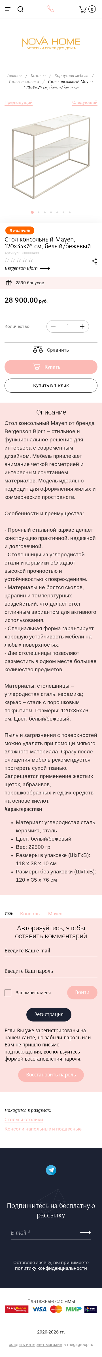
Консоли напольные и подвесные (43, 1129)
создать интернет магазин (35, 1344)
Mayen (55, 913)
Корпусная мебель (71, 76)
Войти (82, 992)
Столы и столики (24, 82)
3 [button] (45, 212)
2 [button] (38, 212)
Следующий (84, 102)
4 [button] (51, 212)
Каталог (38, 76)
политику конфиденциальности (51, 1268)
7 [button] (70, 212)
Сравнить (57, 350)
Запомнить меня (33, 992)
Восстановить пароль (51, 1075)
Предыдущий (19, 102)
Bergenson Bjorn (21, 268)
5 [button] (57, 212)
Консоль (30, 913)
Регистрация (48, 1014)
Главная (14, 76)
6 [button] (63, 212)
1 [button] (32, 212)
